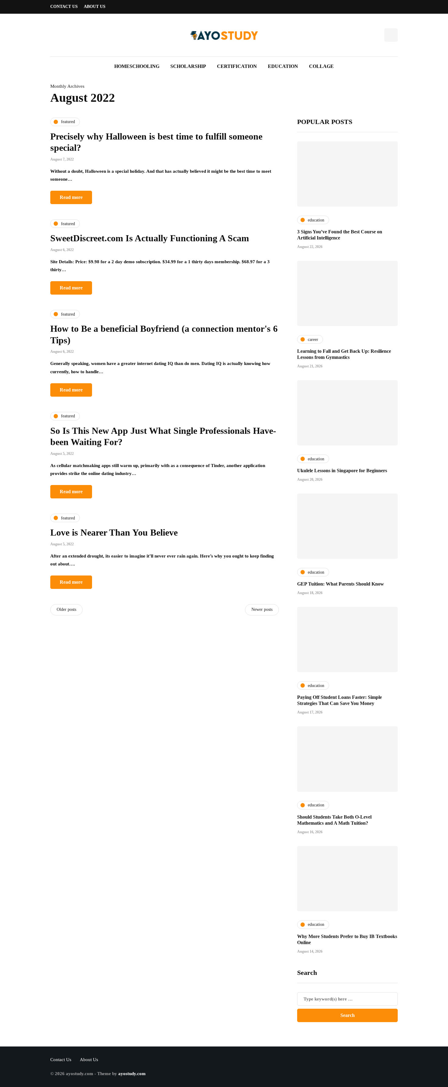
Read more (71, 197)
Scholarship (188, 66)
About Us (94, 6)
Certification (237, 66)
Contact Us (64, 6)
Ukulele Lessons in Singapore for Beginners (342, 470)
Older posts (66, 609)
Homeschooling (136, 66)
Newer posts (261, 609)
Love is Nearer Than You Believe (114, 532)
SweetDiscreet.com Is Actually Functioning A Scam (149, 238)
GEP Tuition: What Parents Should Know (340, 583)
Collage (321, 66)
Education (283, 66)
